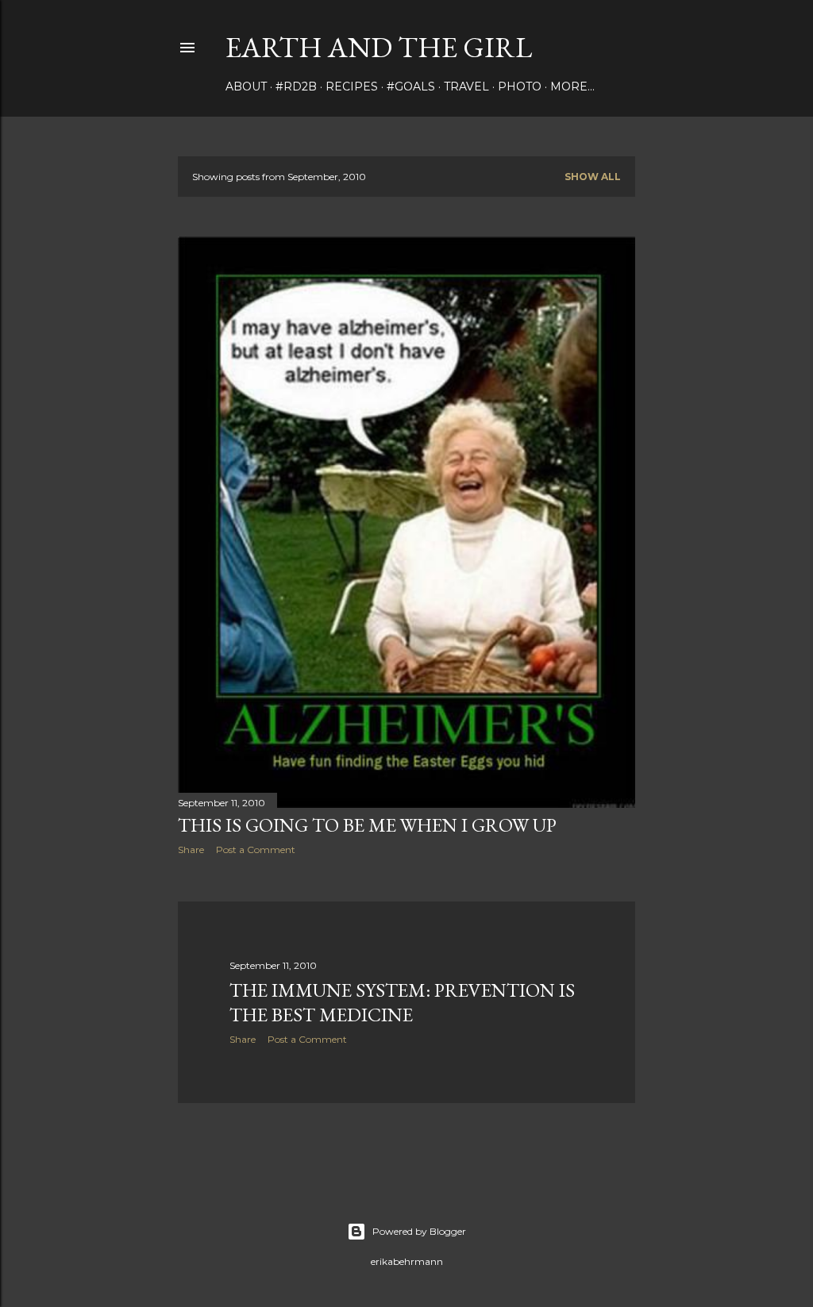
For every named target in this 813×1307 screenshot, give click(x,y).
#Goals (411, 86)
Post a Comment (255, 849)
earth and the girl (378, 47)
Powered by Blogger (419, 1231)
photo (519, 86)
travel (466, 86)
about (246, 86)
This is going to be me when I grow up (367, 825)
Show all (592, 177)
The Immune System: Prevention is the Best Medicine (402, 1002)
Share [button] (191, 849)
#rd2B (296, 86)
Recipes (352, 86)
